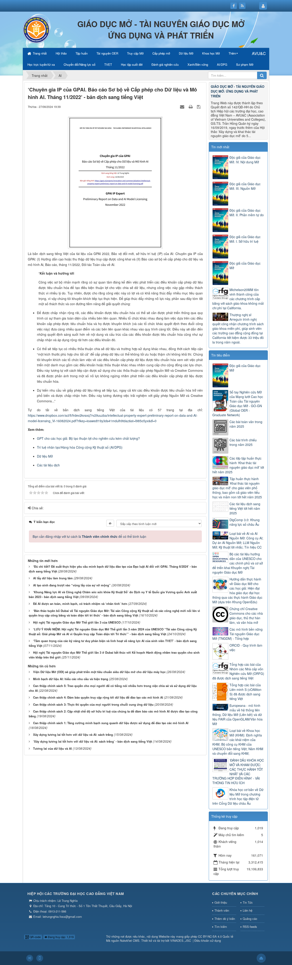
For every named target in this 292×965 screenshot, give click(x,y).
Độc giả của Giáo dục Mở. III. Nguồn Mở (245, 186)
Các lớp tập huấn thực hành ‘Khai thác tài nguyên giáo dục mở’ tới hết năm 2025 (238, 465)
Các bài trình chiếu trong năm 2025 (243, 442)
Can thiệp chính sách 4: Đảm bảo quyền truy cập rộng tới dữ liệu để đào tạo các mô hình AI (98, 697)
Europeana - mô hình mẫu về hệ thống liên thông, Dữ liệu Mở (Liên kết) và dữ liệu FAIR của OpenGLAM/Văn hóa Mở (237, 714)
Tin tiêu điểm (220, 355)
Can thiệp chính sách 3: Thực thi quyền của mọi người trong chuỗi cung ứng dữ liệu (93, 704)
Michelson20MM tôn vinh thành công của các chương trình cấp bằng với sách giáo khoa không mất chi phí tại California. (238, 298)
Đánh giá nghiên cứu (165, 64)
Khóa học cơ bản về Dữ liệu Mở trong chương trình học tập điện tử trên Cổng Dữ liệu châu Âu (237, 796)
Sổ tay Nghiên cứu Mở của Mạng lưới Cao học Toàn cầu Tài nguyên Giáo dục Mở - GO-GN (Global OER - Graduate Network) (237, 403)
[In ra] (191, 106)
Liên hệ (247, 910)
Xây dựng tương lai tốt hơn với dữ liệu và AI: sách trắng (73, 734)
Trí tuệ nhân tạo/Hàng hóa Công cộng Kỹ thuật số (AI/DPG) (80, 447)
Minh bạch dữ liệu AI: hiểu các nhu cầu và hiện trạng (70, 679)
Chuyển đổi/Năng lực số (79, 64)
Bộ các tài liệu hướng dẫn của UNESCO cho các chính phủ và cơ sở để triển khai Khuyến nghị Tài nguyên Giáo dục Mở (237, 563)
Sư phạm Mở (244, 64)
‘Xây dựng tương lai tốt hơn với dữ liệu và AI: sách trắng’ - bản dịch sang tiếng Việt (92, 741)
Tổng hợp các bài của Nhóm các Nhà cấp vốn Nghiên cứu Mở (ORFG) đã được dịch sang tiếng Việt (238, 671)
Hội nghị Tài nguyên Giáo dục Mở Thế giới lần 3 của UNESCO (77, 622)
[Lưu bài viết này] (199, 106)
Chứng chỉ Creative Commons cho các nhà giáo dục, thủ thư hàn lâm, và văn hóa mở (246, 615)
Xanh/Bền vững (198, 64)
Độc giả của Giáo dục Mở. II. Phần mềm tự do (246, 212)
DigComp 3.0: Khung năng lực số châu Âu (244, 522)
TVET (108, 64)
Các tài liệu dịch (48, 465)
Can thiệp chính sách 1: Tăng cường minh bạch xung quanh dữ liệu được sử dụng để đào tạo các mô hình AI (110, 723)
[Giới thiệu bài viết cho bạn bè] (182, 106)
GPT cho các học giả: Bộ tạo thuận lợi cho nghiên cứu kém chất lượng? (88, 438)
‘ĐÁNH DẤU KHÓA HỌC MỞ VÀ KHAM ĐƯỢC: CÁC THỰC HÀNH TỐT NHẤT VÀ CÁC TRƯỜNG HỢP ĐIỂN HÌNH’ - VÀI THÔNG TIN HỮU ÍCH (238, 771)
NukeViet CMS (129, 940)
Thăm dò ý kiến (224, 918)
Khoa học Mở (211, 53)
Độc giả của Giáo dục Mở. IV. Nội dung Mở (245, 159)
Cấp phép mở (161, 53)
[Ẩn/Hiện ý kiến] (110, 523)
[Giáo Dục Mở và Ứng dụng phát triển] (36, 29)
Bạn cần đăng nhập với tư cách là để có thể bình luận (89, 536)
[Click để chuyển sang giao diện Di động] (39, 958)
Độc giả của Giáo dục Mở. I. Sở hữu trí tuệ (245, 239)
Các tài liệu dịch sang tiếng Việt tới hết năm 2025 (244, 508)
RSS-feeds (250, 926)
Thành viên (221, 910)
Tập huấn (82, 53)
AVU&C (259, 53)
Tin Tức (248, 902)
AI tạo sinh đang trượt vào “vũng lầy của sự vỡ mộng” (72, 585)
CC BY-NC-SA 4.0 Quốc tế (215, 936)
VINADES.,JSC (180, 940)
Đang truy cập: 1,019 (60, 937)
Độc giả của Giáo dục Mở (245, 265)
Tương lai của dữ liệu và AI (52, 748)
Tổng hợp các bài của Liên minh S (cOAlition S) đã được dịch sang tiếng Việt (245, 692)
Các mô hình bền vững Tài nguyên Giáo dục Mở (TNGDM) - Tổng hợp (237, 634)
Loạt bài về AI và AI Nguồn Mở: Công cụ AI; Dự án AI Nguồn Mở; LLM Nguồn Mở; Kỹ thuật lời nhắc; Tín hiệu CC (237, 540)
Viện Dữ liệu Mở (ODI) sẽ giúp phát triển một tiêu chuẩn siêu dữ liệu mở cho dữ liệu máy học (99, 672)
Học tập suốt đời (132, 64)
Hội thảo (61, 53)
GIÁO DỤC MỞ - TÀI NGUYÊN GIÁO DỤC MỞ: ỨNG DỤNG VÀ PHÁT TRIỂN (237, 91)
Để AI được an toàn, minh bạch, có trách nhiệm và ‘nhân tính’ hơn (80, 603)
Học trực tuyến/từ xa (41, 64)
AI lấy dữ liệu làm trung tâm (53, 578)
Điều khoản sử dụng (207, 940)
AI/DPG (222, 64)
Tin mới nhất (220, 147)
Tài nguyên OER (107, 53)
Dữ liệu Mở (186, 53)
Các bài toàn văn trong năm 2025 (245, 424)
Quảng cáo (250, 918)
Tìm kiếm (220, 926)
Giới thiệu (220, 902)
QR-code (35, 937)
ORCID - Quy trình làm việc (245, 647)
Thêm (232, 53)
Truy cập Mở (135, 53)
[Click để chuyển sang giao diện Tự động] (29, 958)
